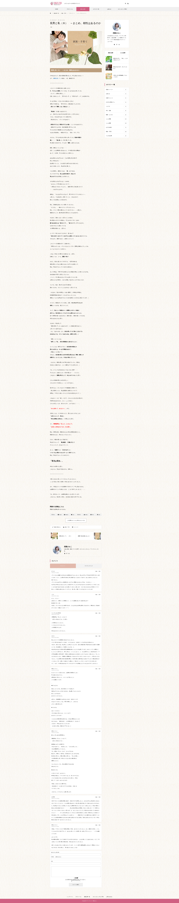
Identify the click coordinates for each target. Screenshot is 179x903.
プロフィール (70, 9)
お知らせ (109, 9)
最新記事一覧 (87, 896)
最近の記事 (82, 9)
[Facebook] (67, 553)
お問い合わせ (109, 896)
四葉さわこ (59, 527)
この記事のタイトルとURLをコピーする (76, 520)
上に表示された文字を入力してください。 (75, 879)
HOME (56, 9)
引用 (99, 571)
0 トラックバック (89, 565)
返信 (96, 571)
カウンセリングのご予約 (98, 896)
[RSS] (128, 3)
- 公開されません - (56, 856)
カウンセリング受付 (122, 9)
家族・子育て (67, 527)
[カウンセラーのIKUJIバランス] (56, 3)
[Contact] (69, 553)
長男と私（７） (57, 78)
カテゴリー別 (96, 9)
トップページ (70, 896)
